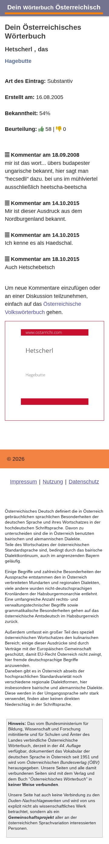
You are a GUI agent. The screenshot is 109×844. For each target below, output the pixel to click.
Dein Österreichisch (54, 7)
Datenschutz (84, 482)
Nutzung (53, 482)
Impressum (23, 482)
